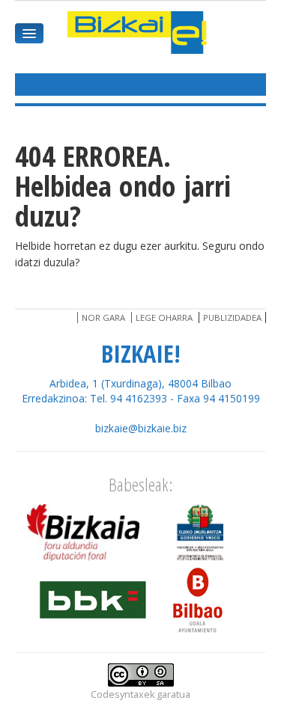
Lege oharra (164, 317)
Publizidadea (232, 317)
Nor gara (103, 317)
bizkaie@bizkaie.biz (141, 428)
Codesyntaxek (122, 694)
